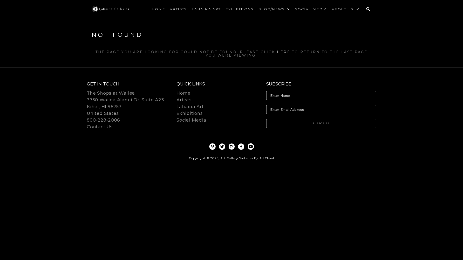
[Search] (368, 9)
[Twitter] (223, 146)
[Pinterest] (213, 146)
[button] (275, 9)
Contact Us (100, 127)
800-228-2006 (103, 120)
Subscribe (321, 123)
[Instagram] (232, 146)
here (283, 52)
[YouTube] (251, 146)
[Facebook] (242, 146)
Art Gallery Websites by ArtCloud (247, 158)
